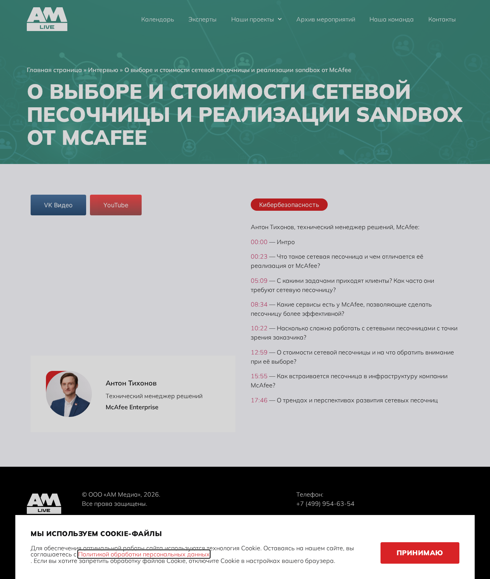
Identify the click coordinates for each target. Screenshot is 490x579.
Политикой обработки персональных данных (144, 554)
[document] (245, 289)
